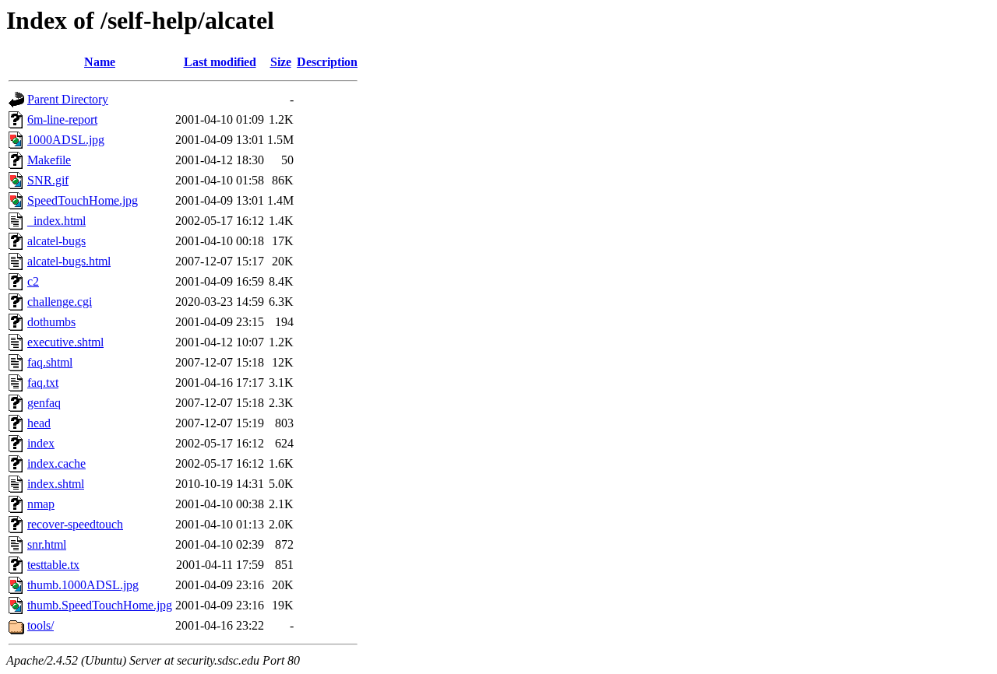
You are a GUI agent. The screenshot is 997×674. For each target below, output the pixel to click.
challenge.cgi (59, 301)
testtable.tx (53, 564)
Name (99, 61)
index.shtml (55, 483)
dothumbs (51, 321)
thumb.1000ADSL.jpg (83, 585)
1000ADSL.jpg (65, 139)
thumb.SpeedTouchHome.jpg (99, 605)
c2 (33, 281)
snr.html (46, 544)
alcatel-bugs (56, 240)
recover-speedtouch (75, 524)
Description (327, 61)
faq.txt (42, 382)
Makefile (49, 160)
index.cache (56, 463)
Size (280, 61)
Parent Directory (67, 99)
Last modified (220, 61)
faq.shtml (49, 362)
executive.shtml (65, 342)
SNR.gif (48, 180)
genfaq (44, 402)
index (41, 443)
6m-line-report (62, 119)
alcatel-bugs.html (69, 261)
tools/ (40, 625)
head (39, 423)
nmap (41, 504)
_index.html (56, 220)
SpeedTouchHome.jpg (82, 200)
